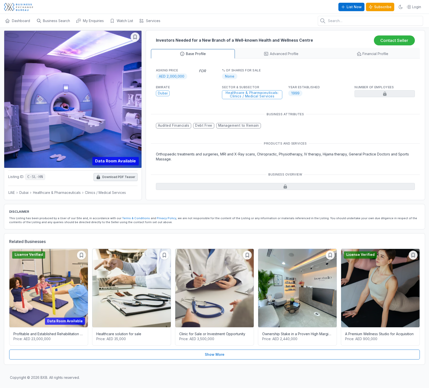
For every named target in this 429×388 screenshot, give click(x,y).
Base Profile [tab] (196, 54)
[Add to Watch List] (135, 36)
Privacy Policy (166, 218)
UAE (11, 193)
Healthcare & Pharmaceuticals (57, 193)
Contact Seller (394, 40)
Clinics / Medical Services (105, 193)
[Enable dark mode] (401, 7)
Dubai (24, 193)
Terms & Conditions (136, 218)
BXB (43, 377)
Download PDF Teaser (116, 176)
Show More (214, 354)
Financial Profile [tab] (375, 54)
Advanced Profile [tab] (284, 54)
